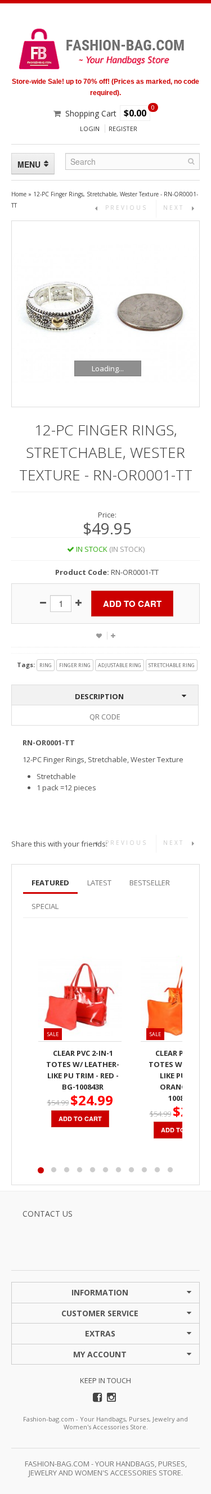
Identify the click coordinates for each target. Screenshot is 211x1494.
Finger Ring (75, 665)
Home (18, 194)
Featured (50, 883)
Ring (45, 665)
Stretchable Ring (172, 665)
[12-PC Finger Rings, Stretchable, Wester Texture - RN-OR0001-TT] (105, 314)
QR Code (104, 717)
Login (90, 128)
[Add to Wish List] (99, 636)
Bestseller (149, 883)
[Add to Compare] (113, 636)
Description (99, 696)
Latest (99, 883)
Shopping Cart (90, 113)
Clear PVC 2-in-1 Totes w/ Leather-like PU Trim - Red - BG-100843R (82, 1070)
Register (123, 128)
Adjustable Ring (119, 665)
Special (45, 906)
